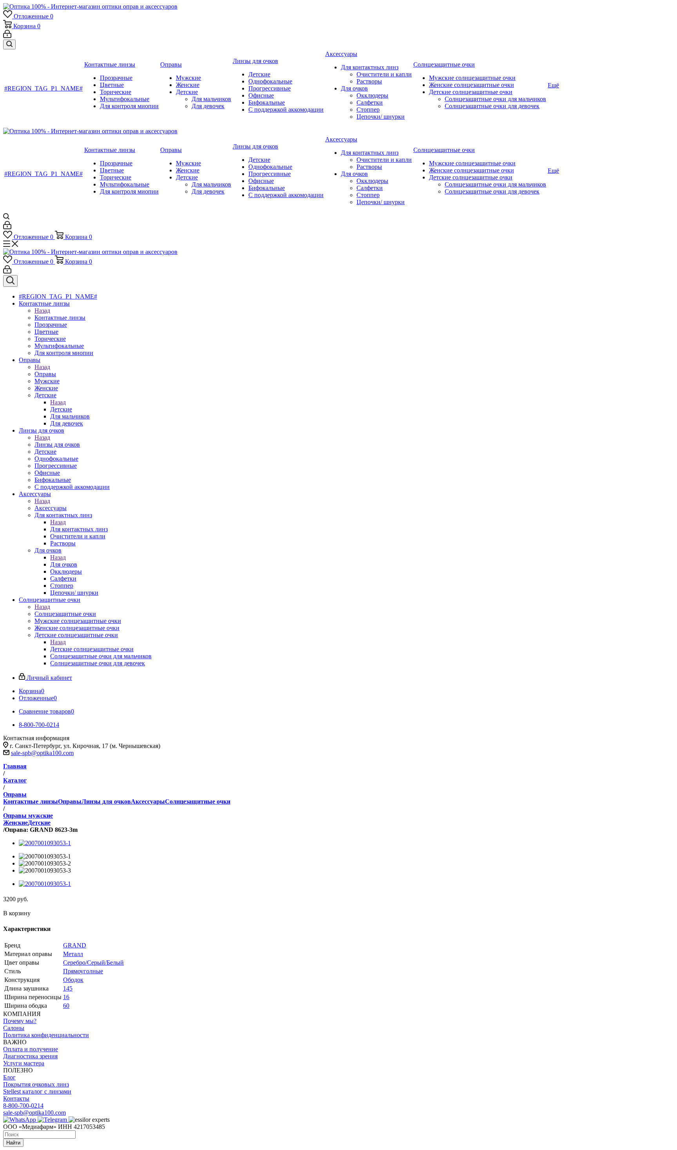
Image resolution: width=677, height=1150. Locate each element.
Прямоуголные (83, 971)
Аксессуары (50, 508)
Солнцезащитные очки (65, 613)
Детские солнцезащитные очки (92, 649)
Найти (13, 1143)
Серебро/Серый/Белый (93, 962)
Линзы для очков (57, 444)
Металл (73, 954)
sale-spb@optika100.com (42, 753)
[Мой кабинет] (7, 36)
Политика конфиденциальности (46, 1035)
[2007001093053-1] (45, 843)
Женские (15, 822)
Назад (42, 310)
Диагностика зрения (30, 1056)
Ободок (73, 979)
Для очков (63, 564)
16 (66, 997)
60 (66, 1005)
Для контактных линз (79, 529)
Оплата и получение (30, 1049)
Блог (9, 1077)
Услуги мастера (23, 1063)
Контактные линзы (59, 317)
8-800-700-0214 (23, 1105)
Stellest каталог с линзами (37, 1091)
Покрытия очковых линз (36, 1084)
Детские (61, 409)
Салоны (13, 1028)
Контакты (16, 1098)
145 (67, 988)
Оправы (45, 374)
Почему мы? (19, 1021)
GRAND (74, 945)
